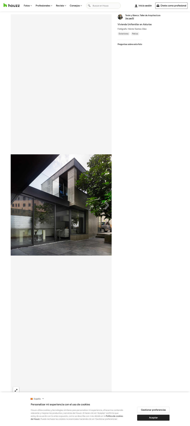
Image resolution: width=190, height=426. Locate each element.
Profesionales (43, 5)
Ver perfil (129, 18)
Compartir (54, 390)
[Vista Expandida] (16, 390)
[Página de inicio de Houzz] (11, 5)
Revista (60, 5)
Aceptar (153, 417)
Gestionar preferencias (153, 409)
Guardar (73, 390)
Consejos (75, 5)
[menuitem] (28, 5)
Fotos (27, 5)
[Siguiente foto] (106, 205)
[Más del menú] (106, 390)
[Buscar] (89, 6)
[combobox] (103, 6)
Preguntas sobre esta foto (130, 44)
